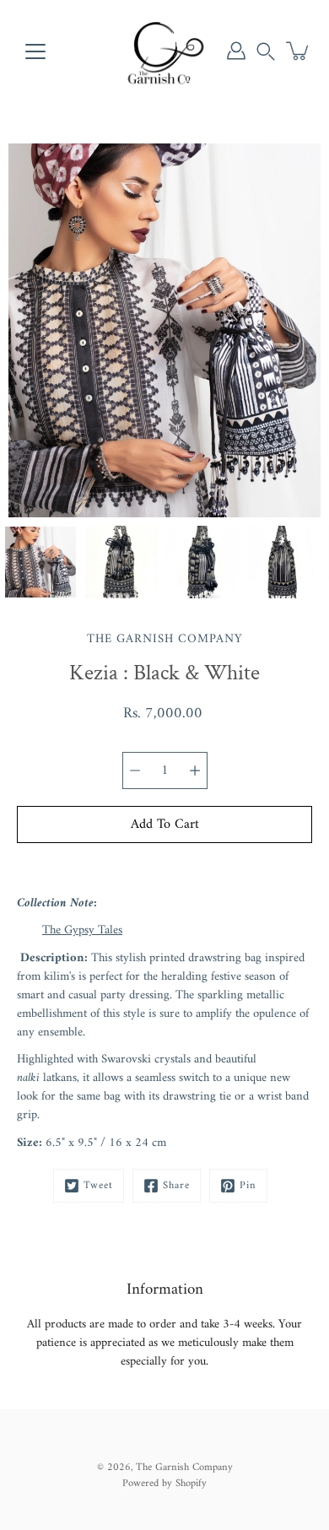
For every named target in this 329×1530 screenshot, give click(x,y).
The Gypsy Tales (82, 930)
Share (176, 1185)
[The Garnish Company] (164, 50)
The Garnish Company (184, 1467)
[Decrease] (135, 770)
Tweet (98, 1185)
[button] (265, 50)
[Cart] (298, 50)
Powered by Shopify (164, 1483)
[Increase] (195, 770)
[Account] (236, 50)
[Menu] (35, 51)
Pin (248, 1185)
